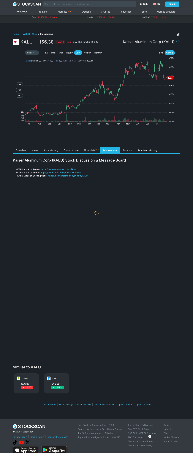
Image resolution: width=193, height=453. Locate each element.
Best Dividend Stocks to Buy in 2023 (96, 425)
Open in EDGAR (125, 404)
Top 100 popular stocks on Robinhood (96, 433)
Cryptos (105, 11)
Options (86, 11)
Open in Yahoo (49, 404)
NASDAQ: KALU (30, 34)
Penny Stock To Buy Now (140, 425)
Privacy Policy (20, 437)
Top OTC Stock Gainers (139, 429)
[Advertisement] (96, 140)
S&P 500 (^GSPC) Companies (142, 433)
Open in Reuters (143, 404)
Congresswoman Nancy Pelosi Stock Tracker (100, 429)
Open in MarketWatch (104, 404)
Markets (65, 11)
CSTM (25, 378)
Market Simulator (166, 11)
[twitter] (178, 34)
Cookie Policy (37, 437)
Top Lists (42, 11)
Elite (144, 11)
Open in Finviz (84, 404)
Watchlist (22, 11)
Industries (125, 11)
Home (16, 34)
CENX (55, 378)
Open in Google (66, 404)
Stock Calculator (171, 441)
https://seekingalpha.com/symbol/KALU (68, 175)
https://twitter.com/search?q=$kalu (58, 169)
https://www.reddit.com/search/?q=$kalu (61, 172)
